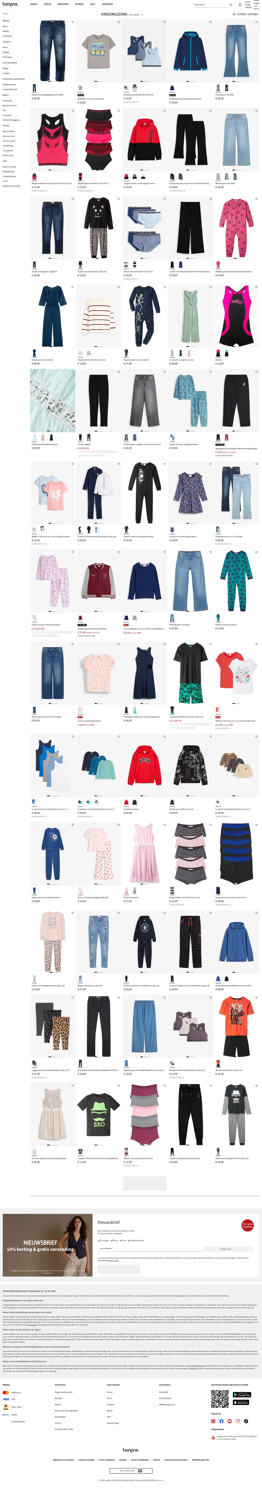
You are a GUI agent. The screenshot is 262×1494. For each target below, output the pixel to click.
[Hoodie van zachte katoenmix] (190, 765)
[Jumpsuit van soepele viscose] (190, 316)
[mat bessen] (226, 438)
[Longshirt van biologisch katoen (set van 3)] (236, 765)
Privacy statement (107, 1460)
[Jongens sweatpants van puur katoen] (190, 1114)
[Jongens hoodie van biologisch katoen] (144, 139)
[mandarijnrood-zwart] (218, 1064)
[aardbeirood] (126, 802)
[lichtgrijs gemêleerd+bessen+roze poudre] (126, 1152)
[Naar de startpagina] (16, 4)
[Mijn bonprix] (240, 4)
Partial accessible (86, 1460)
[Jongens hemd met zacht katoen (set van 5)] (52, 765)
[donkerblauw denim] (34, 265)
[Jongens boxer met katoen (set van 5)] (236, 853)
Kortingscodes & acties (64, 1429)
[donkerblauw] (34, 353)
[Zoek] (230, 4)
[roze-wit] (126, 891)
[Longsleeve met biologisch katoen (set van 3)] (98, 765)
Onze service (60, 1385)
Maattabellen (60, 1417)
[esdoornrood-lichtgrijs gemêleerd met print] (80, 618)
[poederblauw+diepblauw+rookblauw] (126, 88)
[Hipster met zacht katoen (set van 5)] (144, 228)
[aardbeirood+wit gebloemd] (218, 710)
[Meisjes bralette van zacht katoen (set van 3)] (190, 1026)
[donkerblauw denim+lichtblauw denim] (218, 530)
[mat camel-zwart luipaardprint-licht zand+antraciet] (34, 1064)
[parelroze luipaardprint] (34, 979)
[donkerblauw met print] (134, 802)
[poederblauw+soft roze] (34, 530)
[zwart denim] (80, 1064)
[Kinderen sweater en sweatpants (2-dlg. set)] (144, 942)
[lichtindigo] (218, 979)
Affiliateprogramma (167, 1404)
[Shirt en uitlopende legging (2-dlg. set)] (98, 853)
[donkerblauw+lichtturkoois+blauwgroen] (80, 802)
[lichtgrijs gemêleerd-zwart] (218, 1152)
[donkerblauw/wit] (80, 530)
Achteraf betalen (18, 1421)
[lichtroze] (80, 891)
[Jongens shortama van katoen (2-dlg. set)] (190, 673)
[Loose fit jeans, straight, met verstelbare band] (144, 400)
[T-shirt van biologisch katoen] (98, 673)
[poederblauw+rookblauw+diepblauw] (126, 265)
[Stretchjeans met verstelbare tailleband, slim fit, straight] (98, 1026)
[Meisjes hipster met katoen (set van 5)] (98, 139)
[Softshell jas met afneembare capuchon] (190, 51)
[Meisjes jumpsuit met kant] (52, 316)
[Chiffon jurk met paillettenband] (52, 400)
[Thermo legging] (98, 400)
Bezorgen (58, 1398)
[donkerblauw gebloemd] (172, 530)
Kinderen (110, 1404)
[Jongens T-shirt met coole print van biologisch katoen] (98, 1114)
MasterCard (16, 1392)
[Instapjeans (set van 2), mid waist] (236, 493)
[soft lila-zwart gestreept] (89, 353)
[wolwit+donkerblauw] (43, 530)
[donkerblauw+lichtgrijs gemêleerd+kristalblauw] (97, 802)
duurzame (32, 1325)
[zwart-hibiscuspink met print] (34, 177)
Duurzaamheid (165, 1398)
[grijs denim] (226, 177)
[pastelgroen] (172, 353)
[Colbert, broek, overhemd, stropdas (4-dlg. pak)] (98, 493)
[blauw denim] (34, 88)
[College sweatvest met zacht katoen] (98, 581)
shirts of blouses (197, 1366)
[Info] (142, 15)
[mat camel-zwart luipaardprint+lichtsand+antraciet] (218, 802)
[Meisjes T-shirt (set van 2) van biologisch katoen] (52, 493)
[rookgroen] (134, 618)
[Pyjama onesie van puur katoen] (144, 316)
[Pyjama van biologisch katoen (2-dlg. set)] (52, 942)
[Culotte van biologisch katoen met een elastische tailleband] (190, 228)
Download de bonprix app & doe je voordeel (229, 1385)
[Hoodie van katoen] (144, 765)
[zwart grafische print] (172, 802)
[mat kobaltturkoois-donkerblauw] (218, 618)
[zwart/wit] (89, 530)
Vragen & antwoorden (64, 1392)
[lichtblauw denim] (218, 88)
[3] (55, 81)
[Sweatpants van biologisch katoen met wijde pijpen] (236, 400)
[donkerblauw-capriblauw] (172, 88)
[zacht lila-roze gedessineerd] (34, 618)
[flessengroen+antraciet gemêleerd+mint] (89, 802)
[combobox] (210, 5)
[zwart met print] (126, 177)
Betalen (58, 1404)
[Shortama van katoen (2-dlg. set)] (236, 1026)
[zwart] (172, 177)
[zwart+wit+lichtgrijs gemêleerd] (134, 88)
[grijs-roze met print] (80, 265)
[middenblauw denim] (34, 710)
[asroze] (189, 353)
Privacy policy (113, 1260)
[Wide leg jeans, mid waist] (190, 581)
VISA (13, 1399)
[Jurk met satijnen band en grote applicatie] (52, 1114)
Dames (110, 1392)
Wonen (110, 1410)
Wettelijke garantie (200, 1460)
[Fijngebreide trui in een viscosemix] (98, 316)
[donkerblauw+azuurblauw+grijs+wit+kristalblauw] (34, 802)
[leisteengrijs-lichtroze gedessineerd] (172, 1064)
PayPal (14, 1414)
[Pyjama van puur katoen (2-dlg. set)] (98, 228)
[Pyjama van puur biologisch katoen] (190, 400)
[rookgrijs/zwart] (134, 177)
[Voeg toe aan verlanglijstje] (72, 22)
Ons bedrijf (163, 1392)
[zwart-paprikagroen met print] (172, 710)
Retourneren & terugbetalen (66, 1410)
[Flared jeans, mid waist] (236, 51)
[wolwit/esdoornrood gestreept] (80, 353)
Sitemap (123, 1460)
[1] (50, 81)
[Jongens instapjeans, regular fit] (52, 228)
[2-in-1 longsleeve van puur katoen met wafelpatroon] (144, 581)
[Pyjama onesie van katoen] (236, 581)
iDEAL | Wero (17, 1407)
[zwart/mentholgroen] (226, 353)
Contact (58, 1423)
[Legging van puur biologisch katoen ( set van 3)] (52, 1026)
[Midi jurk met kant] (144, 853)
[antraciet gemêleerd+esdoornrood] (180, 177)
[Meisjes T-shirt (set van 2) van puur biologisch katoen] (236, 673)
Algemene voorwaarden (63, 1460)
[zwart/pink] (218, 353)
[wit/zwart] (143, 177)
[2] (52, 81)
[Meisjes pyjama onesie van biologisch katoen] (236, 228)
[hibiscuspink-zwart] (80, 177)
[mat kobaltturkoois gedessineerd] (172, 438)
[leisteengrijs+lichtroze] (172, 891)
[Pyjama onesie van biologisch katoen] (144, 493)
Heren (109, 1398)
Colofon (156, 1460)
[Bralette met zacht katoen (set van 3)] (144, 51)
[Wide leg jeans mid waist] (236, 139)
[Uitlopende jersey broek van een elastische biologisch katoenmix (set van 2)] (190, 139)
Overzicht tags (112, 1423)
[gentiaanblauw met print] (34, 891)
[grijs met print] (80, 88)
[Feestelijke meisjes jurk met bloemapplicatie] (144, 673)
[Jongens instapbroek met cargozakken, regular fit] (190, 942)
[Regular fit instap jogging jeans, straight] (52, 51)
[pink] (218, 265)
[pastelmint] (34, 438)
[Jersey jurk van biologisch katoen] (190, 493)
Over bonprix (164, 1385)
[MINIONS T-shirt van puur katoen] (98, 51)
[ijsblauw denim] (218, 177)
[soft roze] (43, 438)
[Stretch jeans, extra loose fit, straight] (52, 673)
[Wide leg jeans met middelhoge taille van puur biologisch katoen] (144, 1026)
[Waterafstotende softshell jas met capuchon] (236, 942)
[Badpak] (236, 316)
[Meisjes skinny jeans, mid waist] (98, 942)
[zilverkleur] (34, 1152)
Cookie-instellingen (140, 1460)
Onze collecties (113, 1385)
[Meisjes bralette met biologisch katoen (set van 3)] (52, 139)
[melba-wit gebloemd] (80, 710)
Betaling (6, 1385)
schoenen (193, 1368)
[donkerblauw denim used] (226, 88)
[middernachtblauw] (180, 265)
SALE (109, 1417)
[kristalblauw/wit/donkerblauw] (97, 530)
